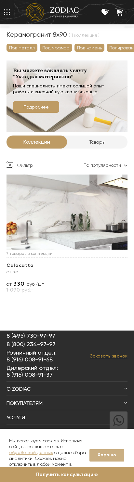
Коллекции (36, 142)
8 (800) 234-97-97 (31, 344)
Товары (97, 142)
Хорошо (107, 455)
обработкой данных (31, 452)
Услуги (16, 417)
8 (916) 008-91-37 (30, 374)
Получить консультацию (67, 474)
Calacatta (20, 265)
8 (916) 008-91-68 (30, 359)
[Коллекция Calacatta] (67, 212)
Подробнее (36, 107)
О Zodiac (19, 389)
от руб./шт (25, 283)
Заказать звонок (108, 355)
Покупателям (25, 403)
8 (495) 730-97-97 (31, 335)
